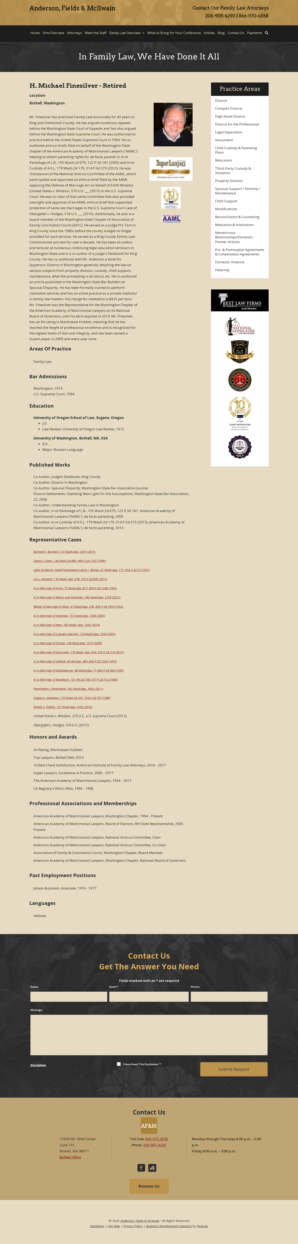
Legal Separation (228, 132)
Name (34, 987)
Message (36, 1010)
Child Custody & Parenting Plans (236, 150)
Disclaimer (38, 1065)
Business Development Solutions (169, 1226)
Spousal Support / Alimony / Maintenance (237, 190)
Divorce (221, 100)
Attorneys (74, 33)
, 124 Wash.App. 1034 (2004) (74, 634)
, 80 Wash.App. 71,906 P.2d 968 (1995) (78, 670)
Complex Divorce (228, 108)
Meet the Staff (95, 33)
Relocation (223, 160)
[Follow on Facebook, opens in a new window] (141, 1168)
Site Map (114, 1226)
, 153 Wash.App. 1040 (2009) (69, 616)
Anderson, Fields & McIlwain (139, 1221)
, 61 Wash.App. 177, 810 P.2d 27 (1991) (91, 570)
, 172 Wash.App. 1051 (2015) (64, 552)
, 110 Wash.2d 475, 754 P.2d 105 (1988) (71, 698)
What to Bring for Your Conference (174, 33)
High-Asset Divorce (230, 116)
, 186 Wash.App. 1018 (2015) (76, 597)
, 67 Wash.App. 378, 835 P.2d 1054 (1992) (78, 607)
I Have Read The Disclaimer (142, 1064)
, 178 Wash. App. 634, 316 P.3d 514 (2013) (78, 652)
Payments (254, 33)
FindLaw (202, 1226)
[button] (294, 1215)
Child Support (226, 201)
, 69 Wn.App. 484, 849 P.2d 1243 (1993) (75, 661)
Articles (209, 33)
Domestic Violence (229, 262)
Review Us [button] (149, 1186)
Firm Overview (53, 33)
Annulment (224, 140)
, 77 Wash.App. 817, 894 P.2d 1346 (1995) (75, 588)
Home (35, 33)
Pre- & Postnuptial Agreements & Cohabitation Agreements (239, 251)
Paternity (222, 270)
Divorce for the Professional (237, 124)
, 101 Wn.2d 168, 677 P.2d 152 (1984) (75, 679)
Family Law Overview (124, 33)
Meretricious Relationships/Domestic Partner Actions (234, 237)
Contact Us (236, 33)
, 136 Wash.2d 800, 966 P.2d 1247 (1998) (69, 561)
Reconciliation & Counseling (237, 216)
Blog (221, 33)
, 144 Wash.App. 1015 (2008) (67, 643)
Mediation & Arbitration (234, 224)
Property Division (229, 180)
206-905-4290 (220, 15)
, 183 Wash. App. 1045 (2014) (66, 625)
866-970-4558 (254, 15)
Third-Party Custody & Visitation (233, 170)
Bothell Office (70, 1157)
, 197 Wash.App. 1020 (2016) (62, 707)
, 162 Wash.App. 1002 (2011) (68, 689)
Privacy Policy (133, 1226)
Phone (195, 987)
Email (113, 987)
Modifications (226, 209)
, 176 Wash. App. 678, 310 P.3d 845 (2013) (70, 579)
